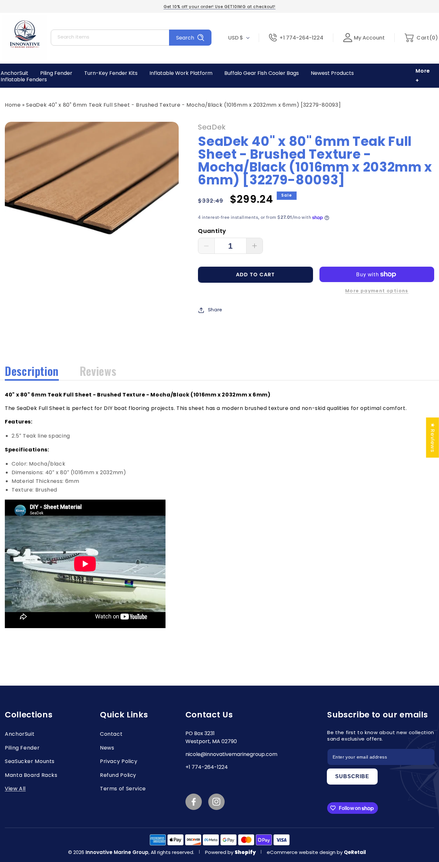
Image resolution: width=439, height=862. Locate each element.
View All (15, 788)
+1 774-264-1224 (301, 37)
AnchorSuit (19, 734)
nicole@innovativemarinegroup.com (231, 754)
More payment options (376, 291)
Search (185, 37)
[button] (421, 37)
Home (13, 105)
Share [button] (215, 310)
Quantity (212, 231)
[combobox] (131, 38)
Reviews (98, 370)
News (107, 747)
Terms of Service (123, 788)
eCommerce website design (302, 852)
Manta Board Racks (31, 775)
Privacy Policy (119, 761)
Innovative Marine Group (116, 852)
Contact (111, 734)
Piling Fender (22, 747)
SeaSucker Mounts (30, 761)
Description (32, 370)
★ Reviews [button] (433, 437)
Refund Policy (118, 775)
